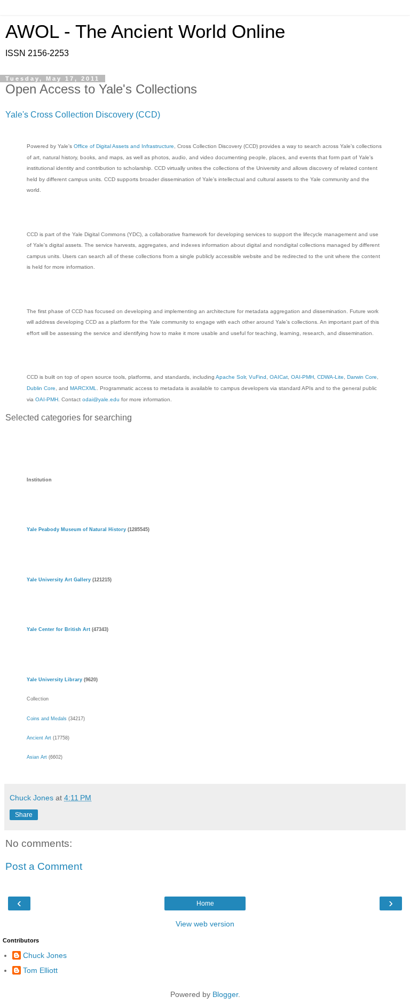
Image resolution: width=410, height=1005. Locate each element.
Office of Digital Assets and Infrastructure (124, 146)
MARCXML (83, 388)
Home (205, 903)
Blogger (225, 994)
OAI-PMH (302, 377)
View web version (205, 924)
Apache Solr (231, 377)
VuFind (257, 377)
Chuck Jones (45, 955)
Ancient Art (39, 738)
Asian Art (37, 757)
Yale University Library (54, 679)
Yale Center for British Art (58, 629)
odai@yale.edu (101, 399)
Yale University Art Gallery (59, 579)
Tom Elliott (40, 970)
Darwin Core (362, 377)
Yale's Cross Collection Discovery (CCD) (82, 114)
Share (24, 815)
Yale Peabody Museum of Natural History (76, 529)
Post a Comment (43, 866)
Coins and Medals (47, 718)
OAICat (279, 377)
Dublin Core (41, 388)
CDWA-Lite (330, 377)
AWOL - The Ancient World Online (145, 31)
